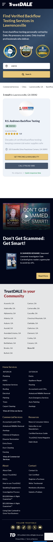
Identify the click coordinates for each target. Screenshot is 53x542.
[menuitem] (13, 376)
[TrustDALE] (20, 4)
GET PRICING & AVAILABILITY (26, 157)
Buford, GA (8, 353)
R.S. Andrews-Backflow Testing (22, 120)
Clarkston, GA (32, 328)
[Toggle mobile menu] (3, 4)
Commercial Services (11, 87)
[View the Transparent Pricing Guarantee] (43, 51)
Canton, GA (31, 303)
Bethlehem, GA (10, 343)
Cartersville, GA (33, 308)
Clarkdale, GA (32, 323)
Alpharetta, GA (10, 313)
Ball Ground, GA (10, 338)
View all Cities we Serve (12, 411)
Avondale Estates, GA (12, 333)
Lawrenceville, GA (36, 87)
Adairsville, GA (9, 308)
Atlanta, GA (8, 318)
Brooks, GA (8, 348)
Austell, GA (8, 328)
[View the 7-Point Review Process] (10, 51)
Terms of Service (32, 539)
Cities (24, 87)
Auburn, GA (8, 323)
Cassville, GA (32, 313)
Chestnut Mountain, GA (36, 318)
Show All (30, 348)
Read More (43, 276)
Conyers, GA (32, 343)
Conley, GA (31, 338)
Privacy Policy (20, 539)
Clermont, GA (32, 333)
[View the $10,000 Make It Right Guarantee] (26, 51)
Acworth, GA (9, 303)
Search (28, 74)
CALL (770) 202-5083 (26, 166)
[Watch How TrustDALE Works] (26, 216)
